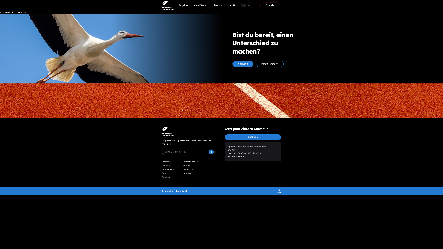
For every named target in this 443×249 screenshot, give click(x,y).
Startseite (167, 161)
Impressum (188, 173)
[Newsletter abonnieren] (211, 151)
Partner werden (269, 63)
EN (249, 5)
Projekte (183, 5)
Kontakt (231, 5)
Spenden (270, 5)
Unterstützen (199, 5)
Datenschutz (189, 169)
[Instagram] (279, 191)
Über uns (217, 5)
